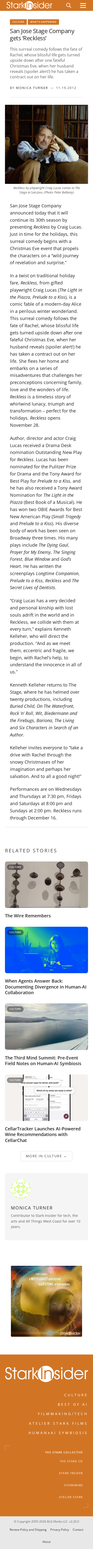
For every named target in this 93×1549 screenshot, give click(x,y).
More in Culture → (46, 1156)
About (46, 1541)
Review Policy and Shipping (28, 1529)
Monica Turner (32, 88)
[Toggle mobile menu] (83, 5)
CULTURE (76, 1395)
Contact (78, 1529)
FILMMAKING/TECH (63, 1414)
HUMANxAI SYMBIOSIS (58, 1433)
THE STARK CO (71, 1461)
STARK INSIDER (71, 1473)
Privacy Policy (59, 1529)
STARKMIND (73, 1485)
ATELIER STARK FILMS (58, 1423)
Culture (18, 21)
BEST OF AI (73, 1404)
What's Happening (43, 21)
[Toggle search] (68, 5)
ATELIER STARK (71, 1497)
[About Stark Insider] (46, 1301)
